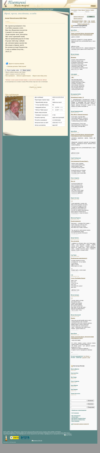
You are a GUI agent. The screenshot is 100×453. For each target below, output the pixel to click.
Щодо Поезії (24, 431)
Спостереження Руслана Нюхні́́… (80, 161)
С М (72, 275)
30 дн (87, 356)
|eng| (51, 9)
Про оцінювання (10, 75)
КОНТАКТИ (58, 431)
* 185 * (72, 77)
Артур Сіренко (75, 237)
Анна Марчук (74, 385)
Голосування (74, 10)
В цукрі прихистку (76, 221)
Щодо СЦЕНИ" (51, 431)
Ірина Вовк (74, 30)
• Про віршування (75, 415)
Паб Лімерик (74, 389)
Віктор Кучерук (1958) (16, 18)
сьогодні (84, 357)
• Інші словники (75, 421)
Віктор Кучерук (75, 54)
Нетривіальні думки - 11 (77, 97)
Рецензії (24, 9)
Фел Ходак (74, 377)
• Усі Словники (75, 413)
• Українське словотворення (78, 410)
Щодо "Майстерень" (16, 431)
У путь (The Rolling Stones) (78, 278)
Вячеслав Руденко (76, 217)
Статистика (45, 9)
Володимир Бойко (76, 94)
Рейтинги (39, 9)
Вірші (25, 18)
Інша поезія (17, 9)
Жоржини (73, 57)
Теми (79, 10)
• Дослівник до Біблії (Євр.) (78, 418)
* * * (72, 201)
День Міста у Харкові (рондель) (79, 114)
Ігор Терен (73, 255)
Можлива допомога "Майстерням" (16, 66)
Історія (93, 20)
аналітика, (24, 13)
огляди (33, 13)
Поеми (12, 9)
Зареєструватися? (79, 16)
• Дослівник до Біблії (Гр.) (78, 419)
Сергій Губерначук (76, 158)
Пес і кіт (73, 181)
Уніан (85, 20)
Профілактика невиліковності (79, 258)
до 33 (80, 22)
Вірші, (7, 13)
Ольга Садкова (75, 178)
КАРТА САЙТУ (6, 431)
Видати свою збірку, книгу (40, 75)
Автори (7, 9)
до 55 (85, 22)
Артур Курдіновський (77, 111)
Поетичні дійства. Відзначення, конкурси (37, 431)
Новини (81, 20)
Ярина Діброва (75, 369)
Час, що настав (75, 241)
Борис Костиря (75, 198)
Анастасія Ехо (74, 373)
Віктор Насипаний (76, 314)
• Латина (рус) (74, 417)
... (90, 356)
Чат (89, 20)
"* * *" (35, 85)
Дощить (73, 318)
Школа (83, 10)
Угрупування (75, 22)
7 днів (88, 357)
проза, (14, 13)
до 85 (89, 22)
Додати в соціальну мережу (16, 63)
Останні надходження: (77, 356)
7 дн (84, 356)
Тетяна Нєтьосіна (75, 393)
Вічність (93, 22)
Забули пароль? (78, 18)
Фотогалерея (75, 20)
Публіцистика (31, 9)
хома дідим (74, 74)
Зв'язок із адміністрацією (24, 75)
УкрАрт (92, 10)
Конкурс (88, 10)
